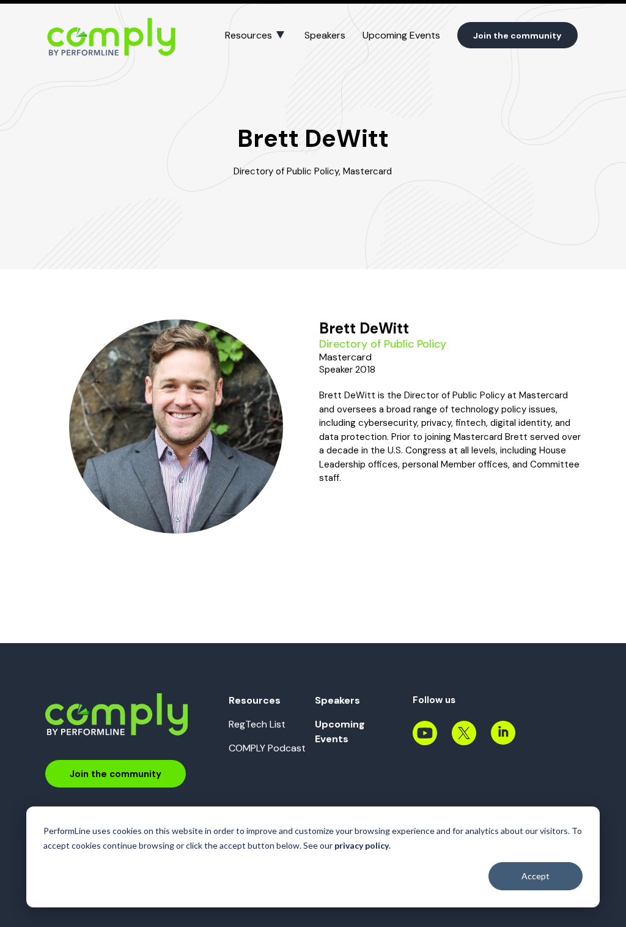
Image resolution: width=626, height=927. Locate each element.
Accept (535, 876)
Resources (248, 35)
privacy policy (361, 845)
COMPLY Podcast (267, 748)
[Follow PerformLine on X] (464, 739)
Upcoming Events (401, 35)
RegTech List (257, 724)
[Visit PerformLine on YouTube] (425, 739)
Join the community (517, 35)
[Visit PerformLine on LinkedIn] (503, 739)
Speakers (324, 35)
